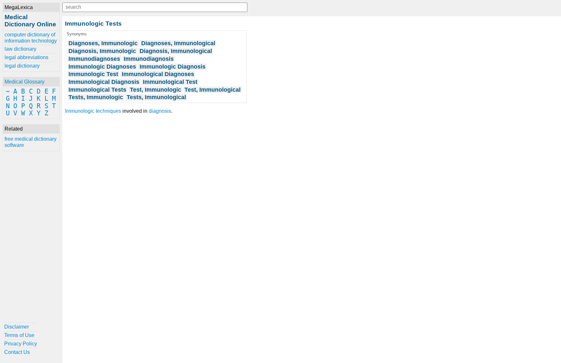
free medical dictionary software (30, 142)
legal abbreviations (26, 57)
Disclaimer (16, 327)
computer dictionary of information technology (31, 37)
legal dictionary (22, 66)
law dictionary (20, 49)
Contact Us (17, 352)
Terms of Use (19, 335)
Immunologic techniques (93, 111)
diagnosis (160, 111)
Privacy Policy (20, 343)
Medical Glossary (24, 81)
